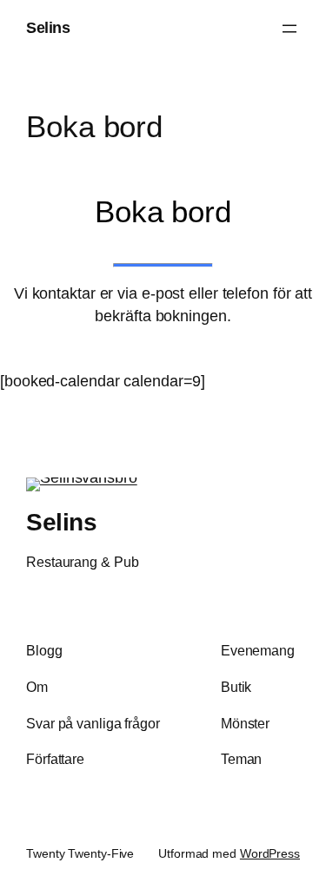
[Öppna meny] (289, 28)
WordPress (270, 853)
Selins (48, 27)
